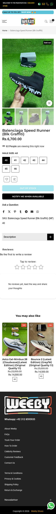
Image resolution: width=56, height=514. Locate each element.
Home (4, 30)
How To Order (10, 446)
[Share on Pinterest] (15, 211)
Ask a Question (10, 204)
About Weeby (10, 428)
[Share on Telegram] (26, 211)
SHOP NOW (21, 12)
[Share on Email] (32, 211)
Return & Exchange (13, 490)
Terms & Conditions (13, 473)
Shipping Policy (11, 484)
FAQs (6, 434)
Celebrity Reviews (12, 451)
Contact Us (9, 463)
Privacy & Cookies (12, 479)
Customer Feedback (13, 457)
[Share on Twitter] (9, 211)
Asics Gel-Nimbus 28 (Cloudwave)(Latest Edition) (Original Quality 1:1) (14, 364)
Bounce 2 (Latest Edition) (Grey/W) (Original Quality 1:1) (41, 362)
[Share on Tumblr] (20, 211)
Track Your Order (12, 440)
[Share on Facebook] (3, 211)
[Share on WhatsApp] (37, 211)
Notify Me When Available (28, 196)
